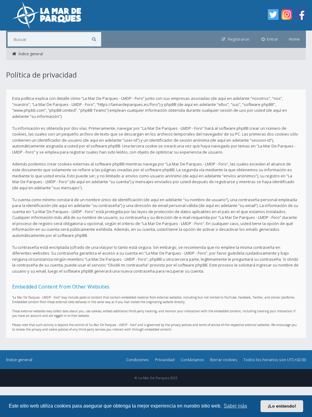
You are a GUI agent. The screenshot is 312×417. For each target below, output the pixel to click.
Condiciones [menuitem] (137, 359)
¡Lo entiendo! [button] (282, 406)
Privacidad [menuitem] (165, 359)
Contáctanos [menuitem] (192, 359)
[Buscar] (94, 39)
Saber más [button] (235, 405)
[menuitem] (270, 39)
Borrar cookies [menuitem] (223, 359)
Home (294, 39)
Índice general (19, 359)
